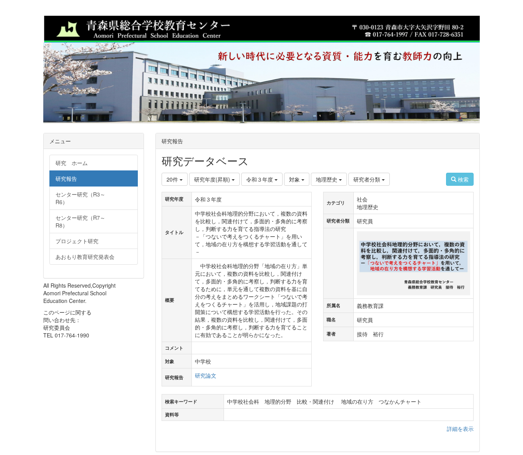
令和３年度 (260, 179)
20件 (173, 179)
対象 (295, 179)
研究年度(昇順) (213, 179)
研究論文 (205, 375)
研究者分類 (367, 179)
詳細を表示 (460, 428)
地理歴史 (327, 179)
